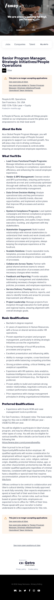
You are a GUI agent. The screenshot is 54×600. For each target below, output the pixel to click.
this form (6, 480)
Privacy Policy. (36, 584)
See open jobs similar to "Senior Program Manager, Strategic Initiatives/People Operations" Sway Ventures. (26, 88)
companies (19, 44)
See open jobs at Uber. (18, 82)
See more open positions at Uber (27, 545)
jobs (7, 44)
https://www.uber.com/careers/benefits (21, 443)
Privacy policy (21, 569)
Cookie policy (33, 569)
